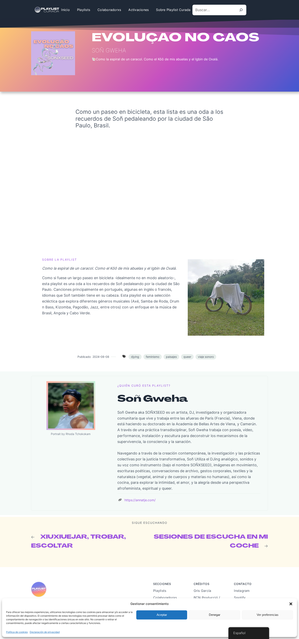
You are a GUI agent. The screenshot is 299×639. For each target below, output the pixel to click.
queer (187, 356)
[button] (291, 604)
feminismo (152, 356)
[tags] (124, 356)
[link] (120, 499)
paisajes (171, 356)
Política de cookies (17, 632)
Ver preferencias (267, 614)
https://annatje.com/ (140, 500)
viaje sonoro (206, 356)
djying (135, 356)
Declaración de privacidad (45, 632)
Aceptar (162, 614)
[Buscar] (241, 10)
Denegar (214, 614)
